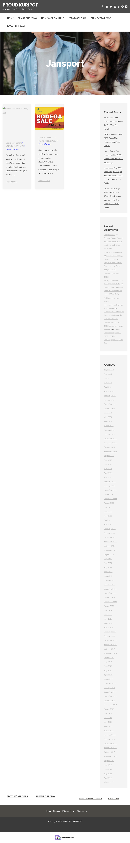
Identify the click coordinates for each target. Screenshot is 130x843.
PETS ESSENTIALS (77, 18)
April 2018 (108, 726)
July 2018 (108, 713)
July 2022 (108, 507)
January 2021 (109, 584)
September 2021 (110, 550)
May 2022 (108, 515)
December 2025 (110, 404)
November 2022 (110, 490)
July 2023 (108, 460)
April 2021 (108, 571)
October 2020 (109, 597)
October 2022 (109, 494)
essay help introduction (113, 252)
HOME (10, 18)
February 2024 (110, 430)
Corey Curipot (109, 234)
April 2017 (108, 777)
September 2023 (110, 451)
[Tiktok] (119, 6)
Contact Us (82, 810)
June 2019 (108, 666)
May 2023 (108, 468)
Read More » (11, 181)
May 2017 (108, 773)
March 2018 (108, 730)
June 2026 (108, 378)
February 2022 (110, 528)
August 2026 (109, 369)
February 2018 (110, 734)
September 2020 (110, 601)
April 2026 (108, 387)
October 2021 (109, 545)
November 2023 (110, 442)
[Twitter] (111, 6)
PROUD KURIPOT (20, 5)
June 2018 (108, 717)
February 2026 (110, 395)
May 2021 (108, 567)
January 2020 (109, 636)
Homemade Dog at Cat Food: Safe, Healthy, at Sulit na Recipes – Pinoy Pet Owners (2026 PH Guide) (113, 175)
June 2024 (108, 412)
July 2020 (108, 610)
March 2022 (108, 524)
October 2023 (109, 447)
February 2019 (110, 683)
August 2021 (109, 554)
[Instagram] (115, 6)
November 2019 (110, 644)
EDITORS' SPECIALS (17, 796)
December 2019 (110, 640)
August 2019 (109, 657)
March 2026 (108, 391)
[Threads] (126, 6)
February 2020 (110, 631)
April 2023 (108, 472)
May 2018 (108, 722)
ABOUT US (113, 798)
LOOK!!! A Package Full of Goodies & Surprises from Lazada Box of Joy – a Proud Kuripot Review (113, 262)
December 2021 (110, 537)
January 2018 (109, 739)
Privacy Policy (68, 810)
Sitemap (56, 810)
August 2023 (109, 455)
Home (48, 810)
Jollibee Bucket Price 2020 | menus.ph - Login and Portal (113, 325)
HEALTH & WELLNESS (90, 798)
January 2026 (109, 400)
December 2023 (110, 438)
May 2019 (108, 670)
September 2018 (110, 704)
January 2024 (109, 434)
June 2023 (108, 464)
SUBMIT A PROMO (45, 796)
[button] (102, 6)
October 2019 (109, 649)
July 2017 (108, 764)
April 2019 (108, 674)
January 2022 (109, 533)
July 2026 (108, 374)
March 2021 (108, 576)
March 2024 (108, 425)
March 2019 (108, 679)
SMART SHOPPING (27, 18)
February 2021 (110, 580)
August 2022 (109, 503)
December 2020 (110, 588)
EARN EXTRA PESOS (101, 18)
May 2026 (108, 382)
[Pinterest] (122, 6)
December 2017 (110, 743)
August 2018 (109, 709)
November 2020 (110, 593)
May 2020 (108, 619)
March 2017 (108, 782)
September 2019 (110, 653)
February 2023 (110, 481)
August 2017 (109, 760)
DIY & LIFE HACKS (16, 26)
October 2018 (109, 700)
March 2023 (108, 477)
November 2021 (110, 541)
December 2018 (110, 692)
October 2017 (109, 752)
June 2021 (108, 563)
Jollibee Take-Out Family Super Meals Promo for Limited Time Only (114, 290)
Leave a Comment (14, 142)
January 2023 (109, 485)
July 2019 (108, 661)
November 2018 (110, 696)
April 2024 (108, 421)
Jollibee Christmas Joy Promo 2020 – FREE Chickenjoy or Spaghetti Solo (113, 336)
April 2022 (108, 520)
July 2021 (108, 558)
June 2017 (108, 769)
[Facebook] (107, 6)
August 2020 (109, 606)
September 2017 (110, 756)
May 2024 (108, 417)
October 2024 (109, 408)
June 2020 (108, 614)
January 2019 (109, 687)
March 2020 (108, 627)
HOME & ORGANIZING (52, 18)
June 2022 (108, 511)
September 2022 (110, 498)
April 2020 (108, 623)
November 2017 (110, 747)
